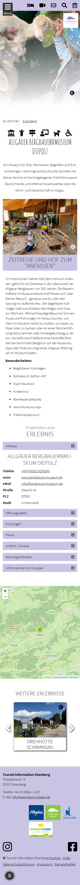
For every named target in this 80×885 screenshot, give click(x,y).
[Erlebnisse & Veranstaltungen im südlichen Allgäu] (75, 6)
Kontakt (55, 858)
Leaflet (47, 677)
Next (71, 727)
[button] (40, 446)
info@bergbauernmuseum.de (42, 483)
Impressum (44, 864)
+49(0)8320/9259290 (35, 471)
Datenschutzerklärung (18, 864)
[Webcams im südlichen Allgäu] (42, 6)
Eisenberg (30, 121)
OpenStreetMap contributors (66, 677)
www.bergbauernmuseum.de (42, 477)
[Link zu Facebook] (72, 846)
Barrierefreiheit (65, 864)
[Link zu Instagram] (7, 846)
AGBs (67, 858)
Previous (8, 727)
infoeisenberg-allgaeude (31, 797)
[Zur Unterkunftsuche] (31, 6)
